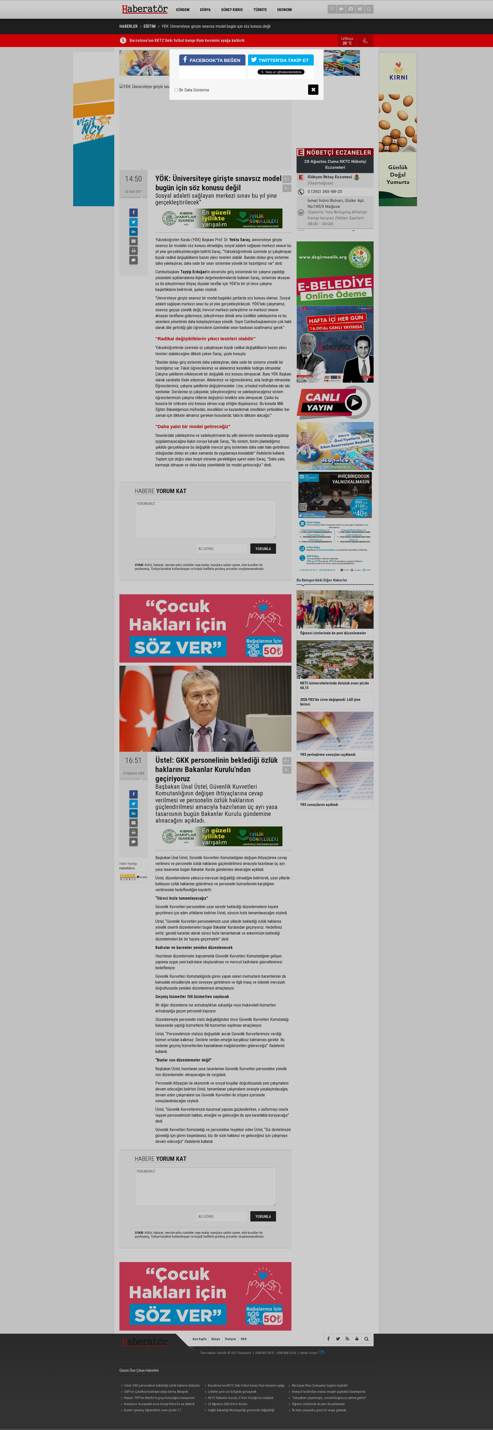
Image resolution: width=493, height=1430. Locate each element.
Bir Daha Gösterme (193, 90)
